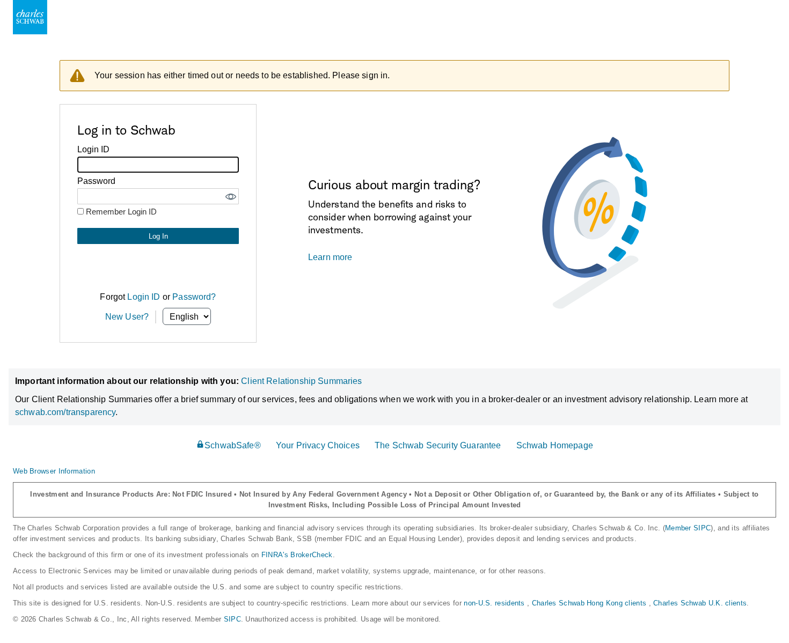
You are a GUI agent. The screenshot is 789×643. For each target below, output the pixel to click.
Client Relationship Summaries (301, 381)
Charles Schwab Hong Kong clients (590, 603)
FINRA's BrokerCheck (297, 555)
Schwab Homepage (554, 445)
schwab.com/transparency (65, 412)
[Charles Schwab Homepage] (30, 17)
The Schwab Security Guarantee (438, 445)
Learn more (330, 257)
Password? (194, 296)
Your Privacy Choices (318, 445)
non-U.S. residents (495, 603)
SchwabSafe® (232, 445)
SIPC (232, 619)
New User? (127, 316)
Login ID (143, 296)
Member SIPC (688, 528)
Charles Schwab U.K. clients (700, 603)
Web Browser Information (54, 471)
